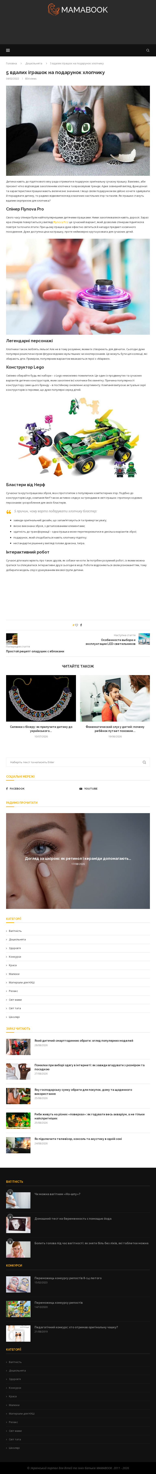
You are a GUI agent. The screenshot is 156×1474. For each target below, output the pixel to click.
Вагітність (15, 931)
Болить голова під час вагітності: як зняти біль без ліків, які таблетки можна (91, 1243)
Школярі (14, 1017)
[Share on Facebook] (81, 625)
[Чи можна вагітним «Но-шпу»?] (18, 1200)
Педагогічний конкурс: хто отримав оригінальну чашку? (76, 1327)
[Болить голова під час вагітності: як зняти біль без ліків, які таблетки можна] (18, 1249)
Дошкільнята (33, 63)
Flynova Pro (60, 222)
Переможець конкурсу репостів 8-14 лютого (68, 1278)
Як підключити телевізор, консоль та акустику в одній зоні (78, 1139)
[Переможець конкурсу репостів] (18, 1309)
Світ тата (15, 1008)
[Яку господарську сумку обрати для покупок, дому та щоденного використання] (18, 1096)
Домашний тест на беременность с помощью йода (73, 1218)
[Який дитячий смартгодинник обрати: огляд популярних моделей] (18, 1047)
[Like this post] (76, 625)
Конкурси (15, 956)
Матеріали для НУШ (22, 982)
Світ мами (15, 999)
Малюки (14, 974)
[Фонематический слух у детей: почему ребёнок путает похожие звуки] (115, 698)
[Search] (148, 50)
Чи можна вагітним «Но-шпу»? (57, 1194)
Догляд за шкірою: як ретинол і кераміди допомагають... (78, 858)
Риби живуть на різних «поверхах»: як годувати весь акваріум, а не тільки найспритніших (90, 1116)
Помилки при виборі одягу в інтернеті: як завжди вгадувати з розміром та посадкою (90, 1067)
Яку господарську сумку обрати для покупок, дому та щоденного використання (83, 1091)
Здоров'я (15, 948)
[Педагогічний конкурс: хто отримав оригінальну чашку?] (18, 1333)
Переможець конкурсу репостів (59, 1302)
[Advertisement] (78, 31)
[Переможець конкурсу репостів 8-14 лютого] (18, 1284)
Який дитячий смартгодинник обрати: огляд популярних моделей (84, 1040)
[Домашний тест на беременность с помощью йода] (18, 1225)
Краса (13, 965)
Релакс (13, 991)
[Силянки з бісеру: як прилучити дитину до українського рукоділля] (41, 698)
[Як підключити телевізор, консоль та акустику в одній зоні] (18, 1145)
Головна (11, 63)
